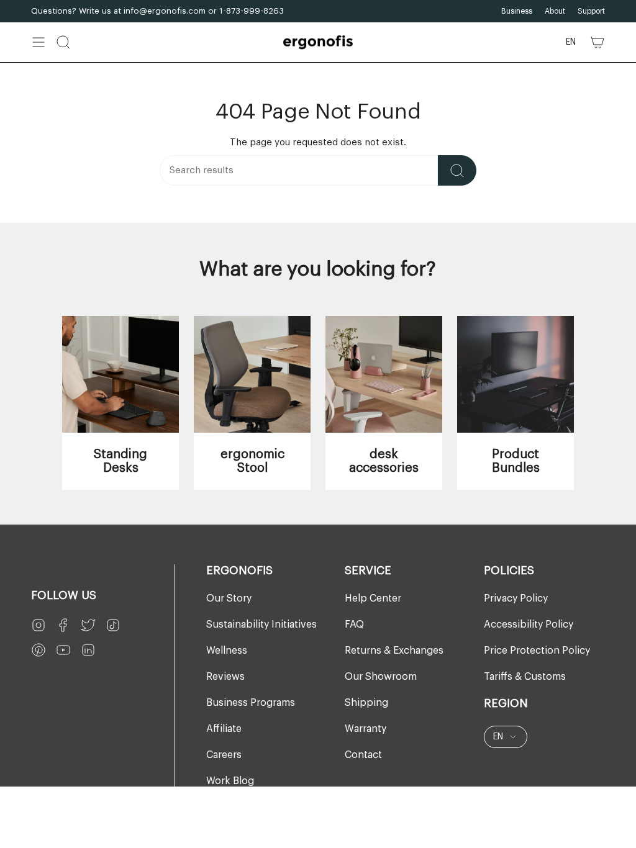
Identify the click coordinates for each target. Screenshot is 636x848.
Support (591, 11)
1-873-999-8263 (251, 11)
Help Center (373, 598)
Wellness (226, 651)
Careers (224, 755)
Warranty (365, 729)
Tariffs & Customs (525, 677)
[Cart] (597, 42)
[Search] (457, 170)
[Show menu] (38, 42)
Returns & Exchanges (394, 651)
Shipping (366, 703)
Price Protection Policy (537, 651)
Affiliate (224, 729)
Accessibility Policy (528, 624)
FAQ (354, 624)
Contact (363, 755)
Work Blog (230, 781)
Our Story (229, 598)
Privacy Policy (516, 598)
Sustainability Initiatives (261, 624)
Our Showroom (381, 677)
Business (516, 11)
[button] (63, 42)
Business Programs (250, 703)
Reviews (225, 677)
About (555, 11)
